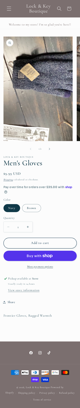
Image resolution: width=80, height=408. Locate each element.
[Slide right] (49, 148)
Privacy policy (47, 392)
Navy (11, 208)
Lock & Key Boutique (38, 387)
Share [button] (11, 302)
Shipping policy (26, 392)
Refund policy (67, 392)
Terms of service (42, 399)
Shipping (8, 179)
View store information (24, 290)
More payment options (40, 266)
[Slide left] (30, 148)
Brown (31, 208)
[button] (9, 9)
